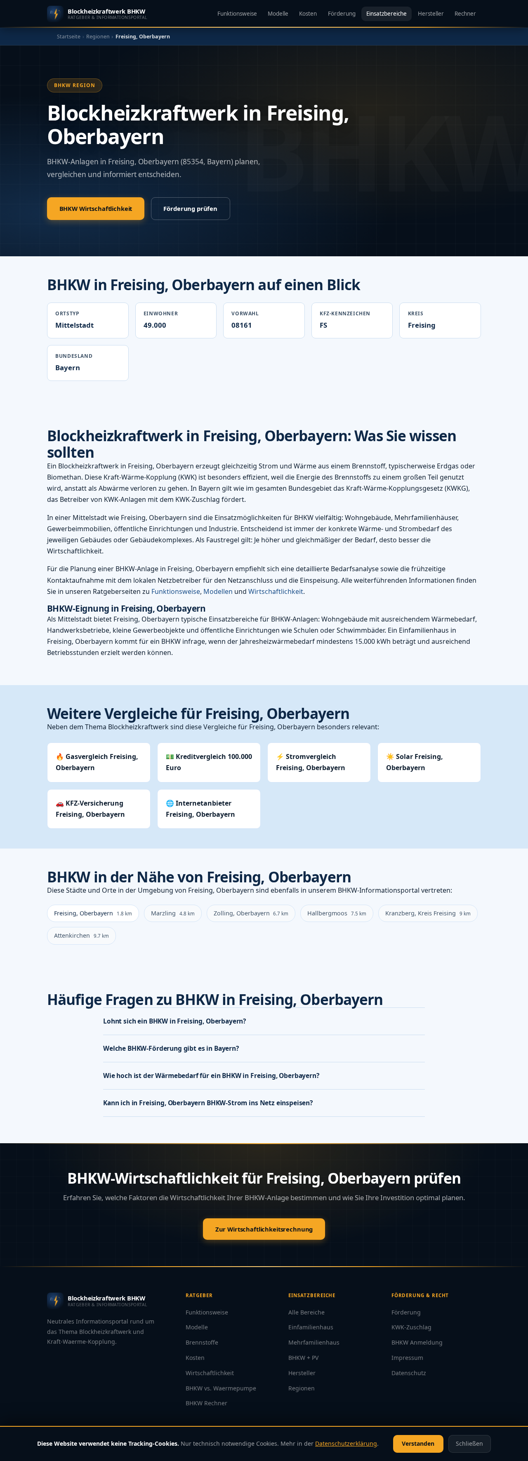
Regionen (98, 36)
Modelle (278, 13)
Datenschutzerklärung (346, 1443)
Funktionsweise (237, 13)
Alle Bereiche (306, 1312)
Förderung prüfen (190, 208)
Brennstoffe (202, 1342)
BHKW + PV (303, 1358)
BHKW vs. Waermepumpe (221, 1388)
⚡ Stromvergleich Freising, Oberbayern (310, 762)
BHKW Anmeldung (417, 1342)
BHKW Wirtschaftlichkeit (95, 208)
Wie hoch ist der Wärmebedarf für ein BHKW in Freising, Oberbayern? (211, 1075)
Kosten (308, 13)
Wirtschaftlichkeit (275, 591)
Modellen (218, 591)
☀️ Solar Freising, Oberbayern (414, 762)
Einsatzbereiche (386, 13)
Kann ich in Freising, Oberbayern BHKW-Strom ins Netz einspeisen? (208, 1102)
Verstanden (418, 1443)
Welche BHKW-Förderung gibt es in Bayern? (171, 1048)
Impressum (407, 1358)
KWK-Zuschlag (411, 1327)
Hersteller (431, 13)
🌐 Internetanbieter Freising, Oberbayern (200, 809)
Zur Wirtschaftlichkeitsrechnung (264, 1229)
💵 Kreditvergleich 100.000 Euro (209, 762)
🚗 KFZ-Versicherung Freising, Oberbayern (90, 809)
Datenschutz (408, 1373)
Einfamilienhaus (310, 1327)
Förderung (342, 13)
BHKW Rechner (206, 1403)
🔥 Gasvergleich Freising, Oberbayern (97, 762)
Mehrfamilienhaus (313, 1342)
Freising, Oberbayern (93, 913)
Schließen (469, 1443)
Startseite (68, 36)
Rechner (465, 13)
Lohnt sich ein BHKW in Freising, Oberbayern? (174, 1021)
